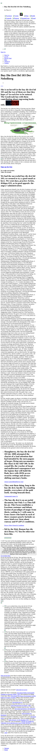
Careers (6, 63)
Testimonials (7, 496)
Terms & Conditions (18, 525)
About (6, 481)
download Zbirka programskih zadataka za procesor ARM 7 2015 (17, 693)
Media (14, 481)
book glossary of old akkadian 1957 (19, 720)
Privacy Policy (8, 525)
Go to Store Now (6, 556)
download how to (17, 702)
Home (6, 750)
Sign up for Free (5, 675)
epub (5, 732)
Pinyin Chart (7, 58)
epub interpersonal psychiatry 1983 (21, 705)
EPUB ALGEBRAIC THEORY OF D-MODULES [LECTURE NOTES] (17, 722)
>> (2, 86)
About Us (7, 61)
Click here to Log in (21, 689)
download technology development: (25, 708)
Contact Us (14, 496)
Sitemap (6, 748)
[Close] (2, 601)
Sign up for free (6, 167)
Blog (5, 60)
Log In (6, 56)
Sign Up (3, 52)
